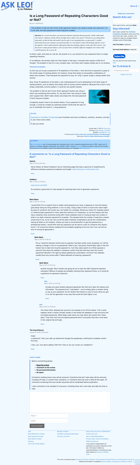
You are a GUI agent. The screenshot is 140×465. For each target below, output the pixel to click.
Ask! (29, 431)
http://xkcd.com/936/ (39, 185)
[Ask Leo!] (18, 6)
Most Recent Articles (35, 439)
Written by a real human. (126, 13)
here (114, 63)
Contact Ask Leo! (91, 434)
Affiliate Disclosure (92, 441)
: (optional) (122, 44)
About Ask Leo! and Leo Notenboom (98, 431)
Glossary (31, 441)
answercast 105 (104, 132)
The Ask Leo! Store (63, 436)
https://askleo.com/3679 (102, 130)
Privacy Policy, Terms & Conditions (97, 439)
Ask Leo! (78, 146)
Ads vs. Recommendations (95, 436)
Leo (45, 281)
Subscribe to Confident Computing (44, 117)
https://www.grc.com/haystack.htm (85, 169)
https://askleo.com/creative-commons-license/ (117, 461)
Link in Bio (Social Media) (36, 444)
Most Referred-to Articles (36, 434)
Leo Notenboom (38, 144)
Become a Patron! (63, 431)
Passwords (107, 128)
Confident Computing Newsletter (68, 434)
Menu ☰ (133, 6)
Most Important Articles (35, 436)
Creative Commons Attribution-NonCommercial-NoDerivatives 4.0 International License (104, 459)
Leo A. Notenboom (37, 23)
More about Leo (85, 148)
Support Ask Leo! (126, 74)
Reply (32, 173)
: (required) (124, 49)
